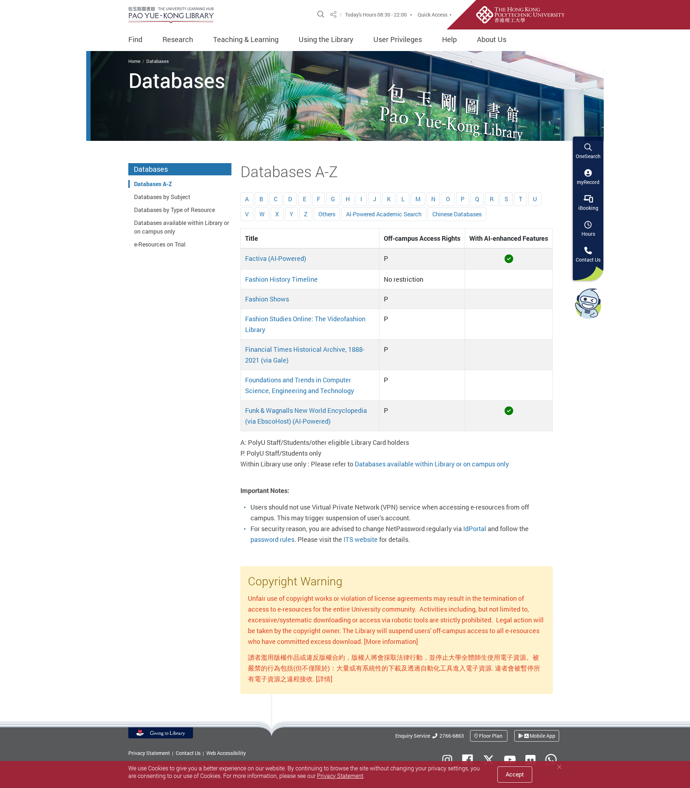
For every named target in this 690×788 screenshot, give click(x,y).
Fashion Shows (267, 299)
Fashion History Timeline (281, 279)
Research (177, 39)
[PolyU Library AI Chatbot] (588, 303)
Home (134, 61)
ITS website (361, 539)
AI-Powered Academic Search (384, 214)
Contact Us (188, 753)
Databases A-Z (153, 184)
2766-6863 (450, 735)
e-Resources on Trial (159, 244)
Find (135, 39)
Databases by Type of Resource (174, 210)
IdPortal (474, 528)
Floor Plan (490, 735)
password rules (272, 539)
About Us (491, 39)
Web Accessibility (226, 753)
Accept (515, 774)
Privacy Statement (149, 753)
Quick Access (432, 15)
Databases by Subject (162, 197)
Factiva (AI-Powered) (275, 258)
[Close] (559, 766)
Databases (157, 61)
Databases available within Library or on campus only (432, 464)
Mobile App (542, 735)
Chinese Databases (457, 214)
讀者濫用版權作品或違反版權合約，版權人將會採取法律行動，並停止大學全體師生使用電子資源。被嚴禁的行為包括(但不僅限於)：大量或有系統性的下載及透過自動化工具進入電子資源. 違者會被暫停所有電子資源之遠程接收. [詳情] (394, 668)
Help (449, 39)
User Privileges (397, 39)
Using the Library (326, 39)
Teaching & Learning (246, 39)
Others (326, 214)
